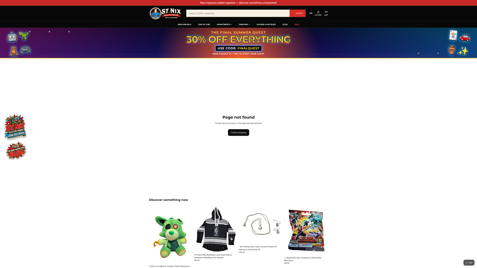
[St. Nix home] (165, 13)
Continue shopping (238, 132)
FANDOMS (244, 24)
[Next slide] (234, 229)
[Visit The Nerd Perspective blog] (15, 150)
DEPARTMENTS (224, 24)
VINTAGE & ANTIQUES (266, 24)
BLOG (285, 24)
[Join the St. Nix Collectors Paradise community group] (15, 126)
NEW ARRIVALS (184, 24)
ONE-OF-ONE (204, 24)
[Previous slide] (198, 229)
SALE (297, 24)
